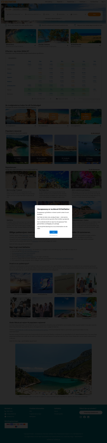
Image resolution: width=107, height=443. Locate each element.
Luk (54, 232)
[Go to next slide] (96, 149)
